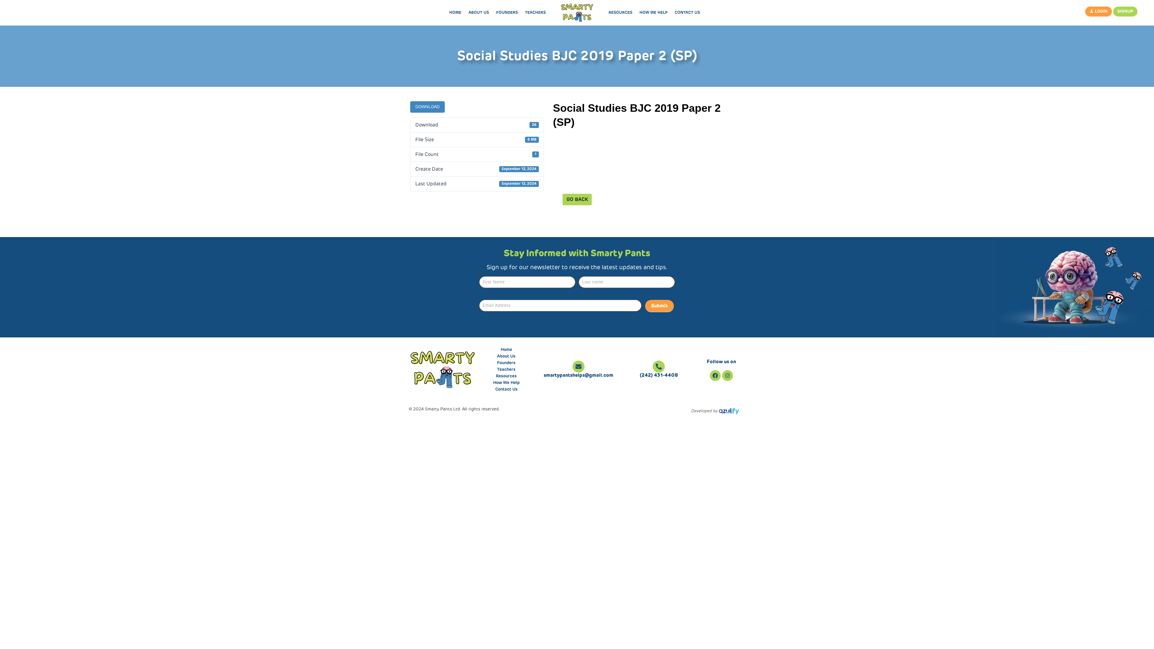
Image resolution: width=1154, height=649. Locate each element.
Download (427, 107)
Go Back (577, 199)
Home (455, 13)
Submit (659, 305)
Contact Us (687, 13)
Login (1101, 11)
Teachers (535, 13)
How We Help (653, 13)
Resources (620, 13)
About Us (479, 13)
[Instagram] (727, 375)
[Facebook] (715, 375)
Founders (507, 13)
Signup (1125, 11)
